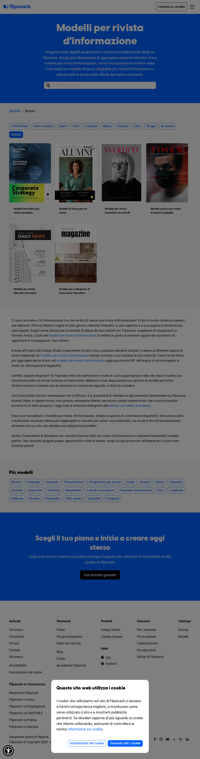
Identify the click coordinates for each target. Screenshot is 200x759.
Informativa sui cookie (84, 729)
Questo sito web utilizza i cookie (91, 688)
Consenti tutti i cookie (125, 743)
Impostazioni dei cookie (87, 743)
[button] (8, 750)
